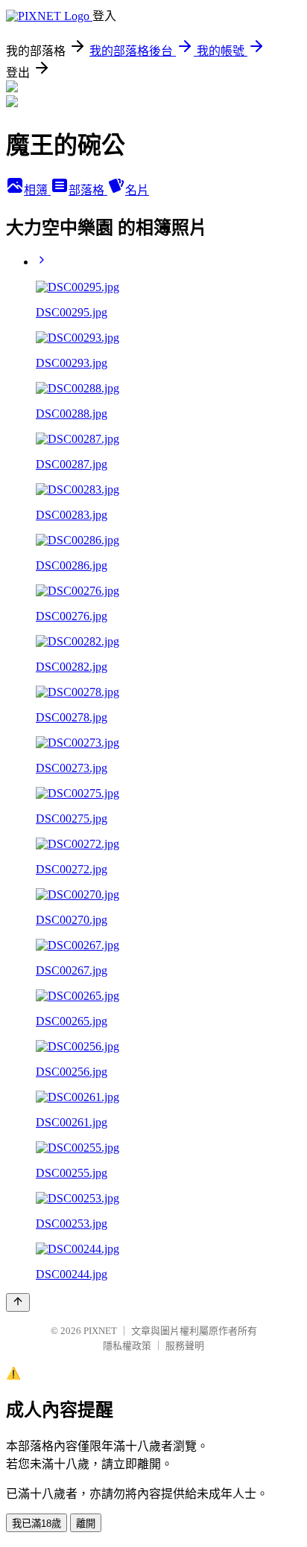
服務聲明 (184, 1345)
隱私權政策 (127, 1345)
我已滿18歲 (36, 1523)
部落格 (88, 190)
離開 (85, 1523)
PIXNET (100, 1330)
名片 (137, 190)
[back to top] (18, 1302)
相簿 (37, 190)
